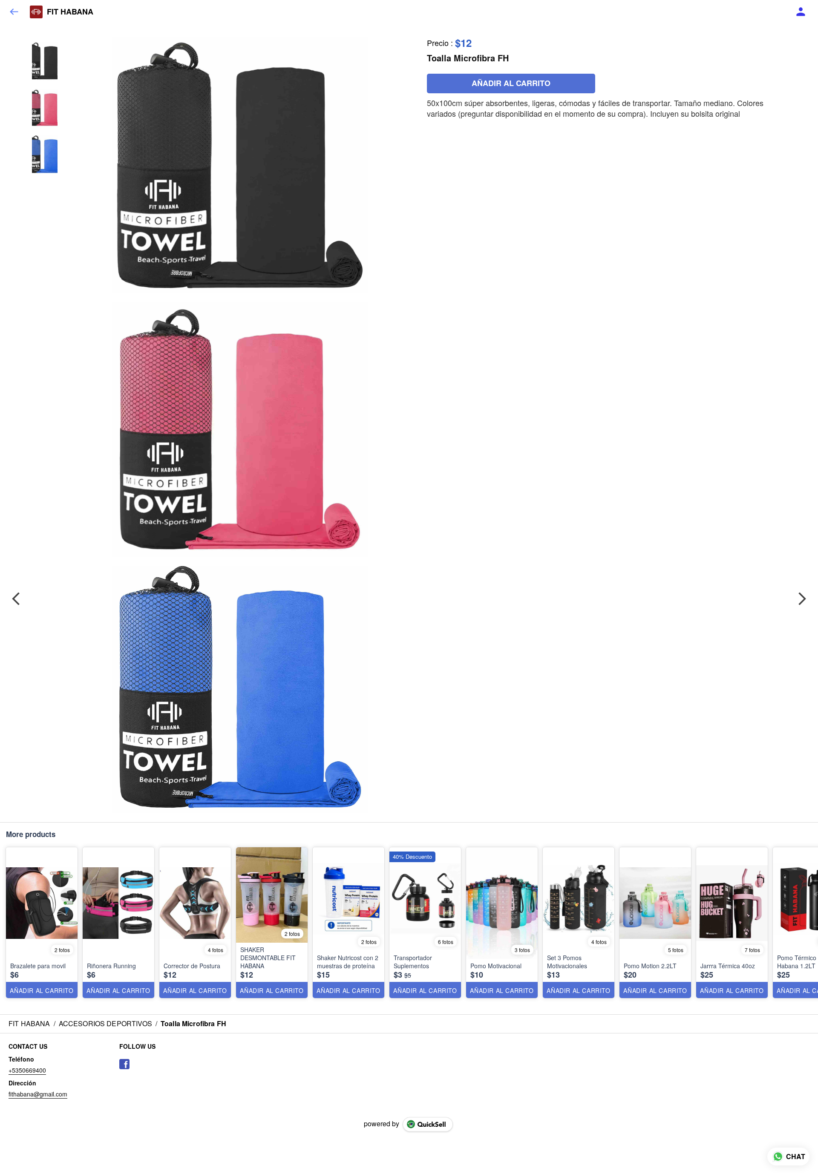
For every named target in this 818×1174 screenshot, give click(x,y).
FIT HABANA (70, 12)
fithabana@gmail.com (38, 1094)
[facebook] (124, 1064)
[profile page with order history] (800, 11)
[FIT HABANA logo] (36, 12)
